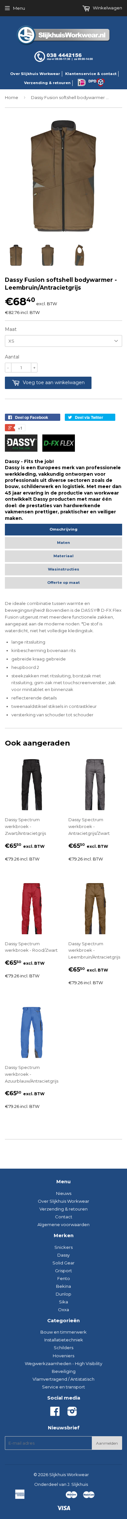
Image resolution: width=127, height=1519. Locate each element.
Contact (63, 1216)
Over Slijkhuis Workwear (35, 73)
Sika (63, 1301)
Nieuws (63, 1193)
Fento (63, 1278)
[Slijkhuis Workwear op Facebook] (55, 1413)
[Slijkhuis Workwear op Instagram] (72, 1413)
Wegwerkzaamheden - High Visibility (63, 1363)
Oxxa (63, 1309)
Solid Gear (63, 1262)
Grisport (63, 1270)
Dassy (63, 1255)
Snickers (63, 1247)
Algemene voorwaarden (63, 1224)
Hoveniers (63, 1355)
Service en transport (63, 1386)
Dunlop (63, 1294)
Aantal (12, 357)
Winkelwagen (107, 7)
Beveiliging (64, 1371)
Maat (11, 329)
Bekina (63, 1286)
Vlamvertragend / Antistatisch (63, 1379)
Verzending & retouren (47, 83)
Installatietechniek (63, 1339)
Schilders (63, 1347)
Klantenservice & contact (91, 73)
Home (11, 97)
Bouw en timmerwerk (63, 1332)
